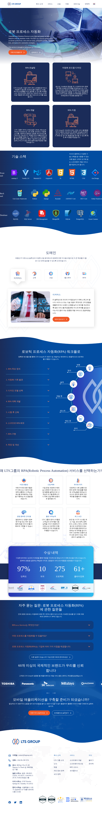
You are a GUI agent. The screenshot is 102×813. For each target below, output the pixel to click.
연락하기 (34, 52)
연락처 (87, 4)
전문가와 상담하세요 (37, 713)
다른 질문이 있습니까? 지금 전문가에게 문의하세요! (49, 657)
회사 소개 (39, 4)
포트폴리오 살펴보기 (61, 713)
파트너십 (77, 4)
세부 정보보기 (60, 319)
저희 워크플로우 (16, 52)
